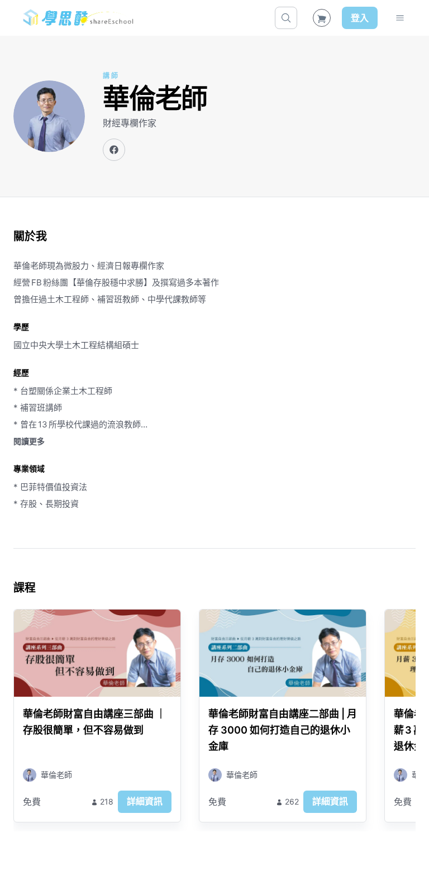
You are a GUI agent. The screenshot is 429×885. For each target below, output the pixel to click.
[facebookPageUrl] (114, 150)
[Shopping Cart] (322, 18)
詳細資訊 (145, 801)
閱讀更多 (29, 441)
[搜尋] (286, 18)
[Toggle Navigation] (400, 18)
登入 (360, 17)
